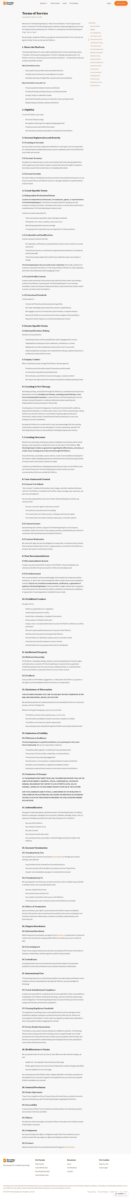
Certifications (72, 1168)
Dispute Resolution (95, 76)
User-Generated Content (96, 49)
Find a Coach (55, 3)
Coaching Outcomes (95, 46)
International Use (94, 79)
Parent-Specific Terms (96, 39)
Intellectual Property (95, 59)
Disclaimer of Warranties (96, 62)
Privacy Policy (92, 1192)
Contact (70, 1171)
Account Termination (95, 72)
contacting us (57, 857)
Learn (65, 3)
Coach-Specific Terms (96, 36)
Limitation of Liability (95, 66)
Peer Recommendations (96, 53)
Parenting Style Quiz (42, 1171)
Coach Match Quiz (41, 1168)
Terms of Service (103, 1192)
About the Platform (95, 26)
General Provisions (95, 85)
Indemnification (94, 69)
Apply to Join (103, 1164)
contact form (69, 1147)
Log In (109, 3)
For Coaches (73, 3)
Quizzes (43, 3)
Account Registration (95, 33)
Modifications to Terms (96, 82)
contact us (61, 935)
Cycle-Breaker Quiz (42, 1175)
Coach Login (103, 1168)
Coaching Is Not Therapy (96, 43)
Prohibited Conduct (95, 56)
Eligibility (92, 29)
